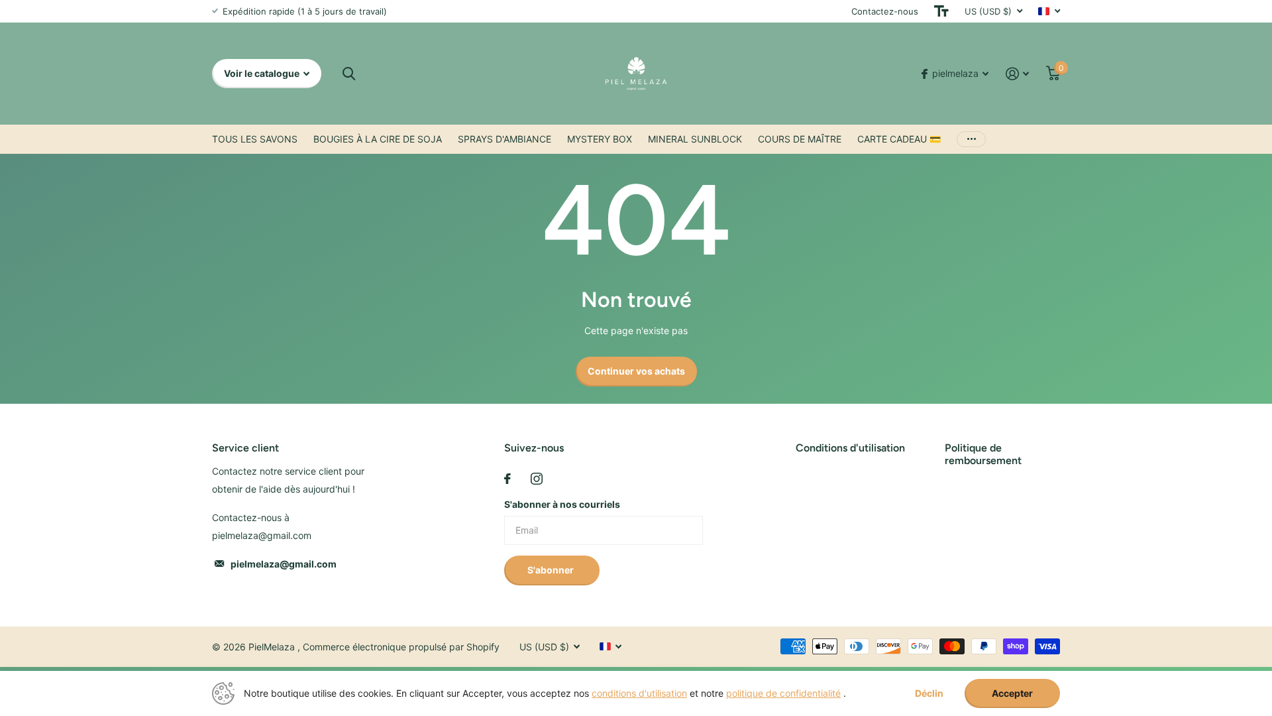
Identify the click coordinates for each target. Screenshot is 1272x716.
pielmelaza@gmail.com (284, 563)
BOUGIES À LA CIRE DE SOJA (377, 139)
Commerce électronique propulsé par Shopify (401, 646)
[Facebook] (507, 478)
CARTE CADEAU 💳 (899, 139)
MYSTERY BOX (599, 139)
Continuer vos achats (636, 371)
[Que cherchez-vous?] (349, 74)
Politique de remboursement (983, 454)
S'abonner (551, 569)
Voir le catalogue (262, 73)
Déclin (929, 693)
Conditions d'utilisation (850, 448)
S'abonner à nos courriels (562, 504)
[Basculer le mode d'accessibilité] (941, 11)
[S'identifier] (1017, 74)
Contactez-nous (884, 11)
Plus (971, 139)
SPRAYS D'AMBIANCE (504, 139)
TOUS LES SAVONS (254, 139)
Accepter (1012, 693)
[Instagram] (537, 479)
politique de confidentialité (783, 693)
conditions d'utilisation (639, 693)
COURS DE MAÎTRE (799, 139)
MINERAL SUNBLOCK (695, 139)
